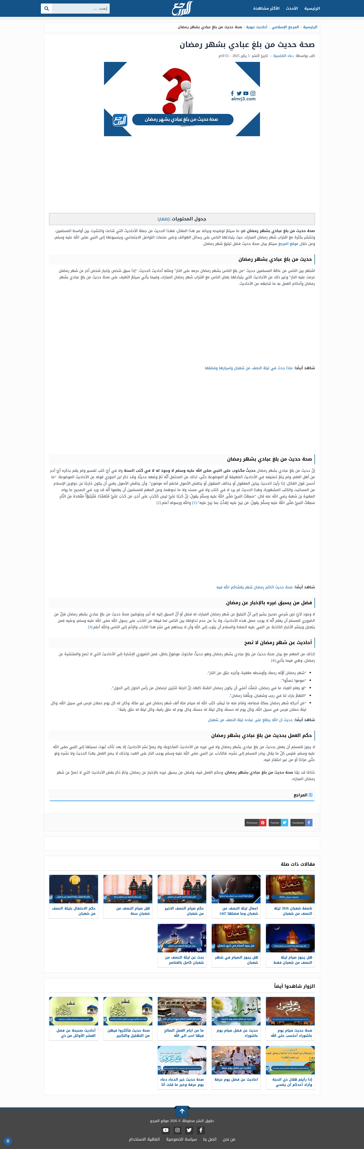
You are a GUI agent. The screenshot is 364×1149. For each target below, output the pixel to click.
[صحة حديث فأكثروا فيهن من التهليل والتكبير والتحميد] (128, 1011)
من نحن (229, 1139)
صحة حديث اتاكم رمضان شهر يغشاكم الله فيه (254, 587)
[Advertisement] (182, 175)
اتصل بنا (210, 1139)
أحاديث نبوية (256, 27)
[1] (194, 502)
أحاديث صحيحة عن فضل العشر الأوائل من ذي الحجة (76, 1036)
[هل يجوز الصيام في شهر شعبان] (236, 938)
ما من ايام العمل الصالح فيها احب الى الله (184, 1033)
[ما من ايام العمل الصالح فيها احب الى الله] (182, 1011)
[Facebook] (201, 1130)
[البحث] (46, 8)
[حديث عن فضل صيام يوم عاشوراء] (236, 1011)
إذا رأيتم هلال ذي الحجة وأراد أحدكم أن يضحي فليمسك (292, 1085)
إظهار (164, 219)
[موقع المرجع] (182, 8)
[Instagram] (178, 1130)
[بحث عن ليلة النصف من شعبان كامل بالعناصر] (182, 938)
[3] (90, 627)
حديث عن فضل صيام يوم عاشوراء (237, 1033)
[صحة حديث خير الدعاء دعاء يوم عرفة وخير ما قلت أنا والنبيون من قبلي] (182, 1060)
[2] (158, 502)
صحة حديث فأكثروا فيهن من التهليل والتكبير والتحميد (128, 1036)
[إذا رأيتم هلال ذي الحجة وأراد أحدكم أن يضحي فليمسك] (290, 1060)
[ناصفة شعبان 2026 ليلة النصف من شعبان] (290, 889)
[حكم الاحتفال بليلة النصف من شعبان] (73, 889)
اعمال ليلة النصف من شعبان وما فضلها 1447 (238, 911)
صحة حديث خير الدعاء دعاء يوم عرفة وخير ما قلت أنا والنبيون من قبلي (182, 1085)
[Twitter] (189, 1130)
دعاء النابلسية (283, 55)
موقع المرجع (288, 243)
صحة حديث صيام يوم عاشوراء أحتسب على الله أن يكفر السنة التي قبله (291, 1036)
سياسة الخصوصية (181, 1139)
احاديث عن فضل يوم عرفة (236, 1079)
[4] (273, 660)
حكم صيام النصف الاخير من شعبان (184, 911)
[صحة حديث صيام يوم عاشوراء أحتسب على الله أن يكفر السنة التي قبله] (290, 1011)
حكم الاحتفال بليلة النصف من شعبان (74, 911)
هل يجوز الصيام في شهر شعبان (236, 960)
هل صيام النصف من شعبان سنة (133, 911)
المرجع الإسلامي (285, 27)
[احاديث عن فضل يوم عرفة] (236, 1060)
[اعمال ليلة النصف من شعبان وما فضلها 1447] (236, 889)
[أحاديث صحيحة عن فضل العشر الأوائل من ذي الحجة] (73, 1011)
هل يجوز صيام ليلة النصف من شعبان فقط (293, 960)
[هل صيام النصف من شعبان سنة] (128, 889)
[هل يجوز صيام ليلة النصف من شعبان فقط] (290, 938)
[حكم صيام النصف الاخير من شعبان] (182, 889)
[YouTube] (166, 1130)
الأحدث (292, 8)
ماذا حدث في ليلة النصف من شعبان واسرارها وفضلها (249, 368)
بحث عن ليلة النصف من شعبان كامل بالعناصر (184, 960)
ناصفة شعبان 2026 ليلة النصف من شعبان (293, 911)
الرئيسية (312, 8)
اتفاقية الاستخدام (144, 1139)
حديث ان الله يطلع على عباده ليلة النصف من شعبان (250, 719)
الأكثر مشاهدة (266, 8)
